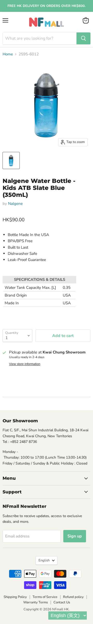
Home (8, 54)
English (44, 560)
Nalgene (15, 203)
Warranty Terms (35, 602)
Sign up (74, 536)
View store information (24, 364)
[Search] (83, 38)
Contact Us (61, 602)
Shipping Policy (15, 597)
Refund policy (73, 597)
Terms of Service (45, 597)
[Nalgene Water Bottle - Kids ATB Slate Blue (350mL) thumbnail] (11, 160)
